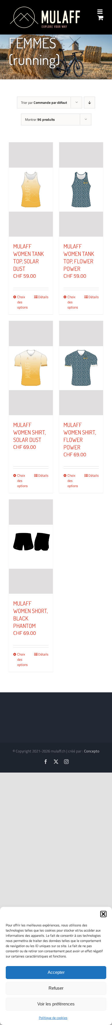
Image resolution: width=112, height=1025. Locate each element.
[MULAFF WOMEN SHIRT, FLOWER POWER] (81, 368)
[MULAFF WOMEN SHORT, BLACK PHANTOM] (31, 546)
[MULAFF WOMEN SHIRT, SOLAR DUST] (31, 368)
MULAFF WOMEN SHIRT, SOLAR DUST (29, 432)
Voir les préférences (56, 1003)
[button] (103, 914)
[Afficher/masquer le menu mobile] (100, 12)
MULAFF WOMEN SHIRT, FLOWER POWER (79, 436)
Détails (43, 297)
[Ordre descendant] (89, 102)
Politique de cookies (53, 1017)
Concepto (91, 751)
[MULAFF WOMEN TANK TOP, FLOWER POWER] (81, 189)
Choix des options (22, 302)
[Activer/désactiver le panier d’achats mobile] (100, 18)
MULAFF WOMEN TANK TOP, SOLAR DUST (28, 257)
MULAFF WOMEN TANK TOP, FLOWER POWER (78, 257)
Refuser (56, 988)
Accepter (56, 972)
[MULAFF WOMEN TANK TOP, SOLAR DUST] (31, 189)
